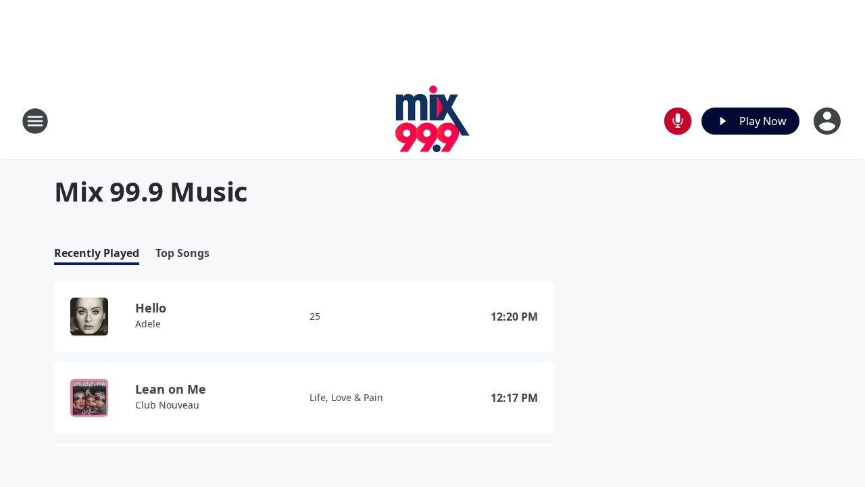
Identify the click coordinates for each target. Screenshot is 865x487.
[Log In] (828, 121)
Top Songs (182, 253)
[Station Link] (432, 120)
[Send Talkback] (677, 121)
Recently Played (96, 253)
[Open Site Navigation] (35, 121)
